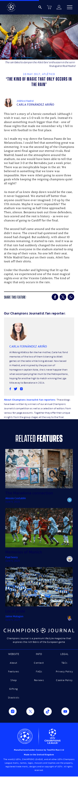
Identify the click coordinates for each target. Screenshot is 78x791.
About (13, 662)
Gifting (13, 689)
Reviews (39, 680)
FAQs (39, 671)
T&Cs (64, 662)
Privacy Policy (64, 671)
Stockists (13, 697)
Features (13, 671)
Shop (14, 680)
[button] (69, 7)
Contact (39, 662)
